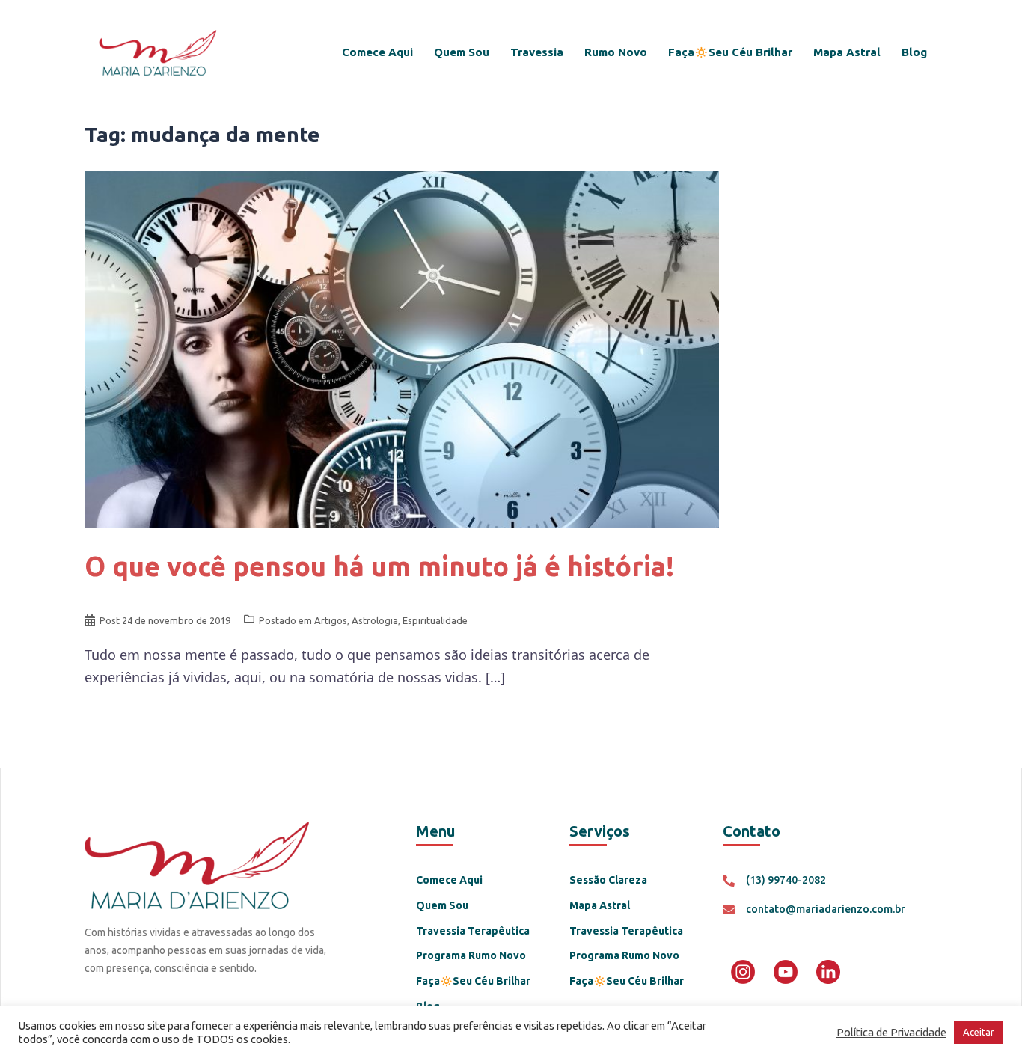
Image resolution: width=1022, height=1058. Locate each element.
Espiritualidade (435, 620)
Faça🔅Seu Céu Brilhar (730, 52)
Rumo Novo (615, 52)
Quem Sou (461, 52)
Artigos (330, 620)
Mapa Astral (847, 52)
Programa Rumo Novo (471, 955)
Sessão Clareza (608, 880)
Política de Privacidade (891, 1032)
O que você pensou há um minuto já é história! (379, 566)
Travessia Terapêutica (473, 931)
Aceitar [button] (978, 1032)
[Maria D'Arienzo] (156, 51)
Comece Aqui (377, 52)
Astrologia (375, 620)
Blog (914, 52)
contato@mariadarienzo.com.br (825, 909)
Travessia (536, 52)
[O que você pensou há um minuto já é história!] (402, 348)
